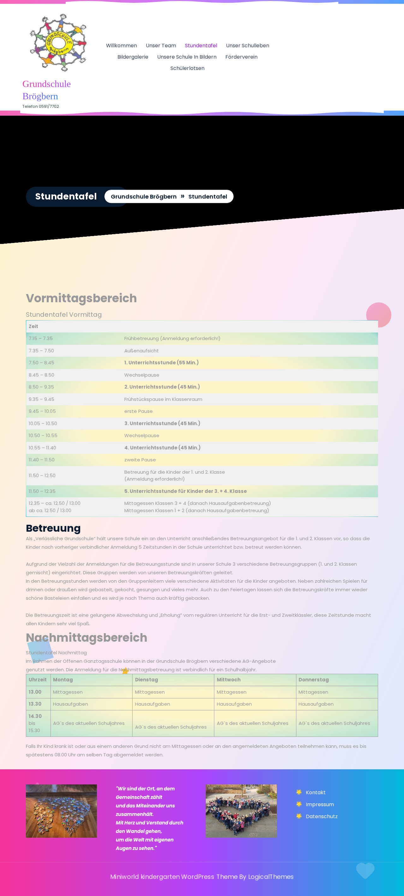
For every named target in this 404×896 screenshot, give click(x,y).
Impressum (320, 804)
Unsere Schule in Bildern (187, 57)
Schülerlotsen (187, 68)
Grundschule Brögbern (144, 197)
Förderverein (241, 57)
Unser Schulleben (247, 45)
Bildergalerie (132, 57)
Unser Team (161, 45)
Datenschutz (322, 816)
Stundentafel (201, 45)
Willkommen (121, 45)
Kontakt (316, 792)
